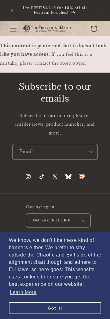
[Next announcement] (98, 10)
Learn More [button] (23, 292)
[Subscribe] (90, 152)
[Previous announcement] (12, 10)
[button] (13, 28)
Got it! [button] (55, 308)
